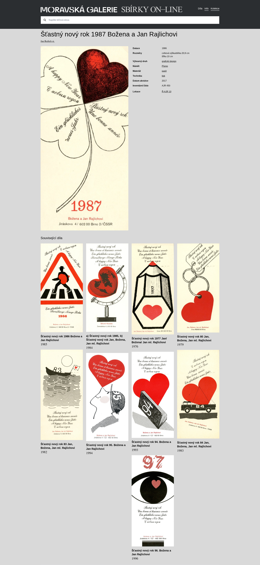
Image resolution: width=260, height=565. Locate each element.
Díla (200, 8)
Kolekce (215, 8)
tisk (163, 76)
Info (206, 8)
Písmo (165, 66)
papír (164, 71)
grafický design (169, 61)
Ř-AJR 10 (166, 91)
